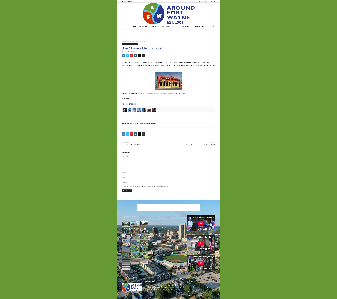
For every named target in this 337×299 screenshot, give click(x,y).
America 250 (154, 26)
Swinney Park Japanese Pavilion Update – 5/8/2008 (200, 145)
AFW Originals (143, 26)
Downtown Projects (131, 41)
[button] (213, 27)
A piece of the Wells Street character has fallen (156, 93)
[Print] (143, 55)
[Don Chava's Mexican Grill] (168, 81)
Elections (174, 26)
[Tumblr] (208, 1)
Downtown (165, 26)
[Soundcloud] (205, 1)
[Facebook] (196, 1)
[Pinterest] (202, 1)
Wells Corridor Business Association (148, 123)
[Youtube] (214, 1)
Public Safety (198, 26)
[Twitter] (211, 1)
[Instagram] (199, 1)
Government (186, 26)
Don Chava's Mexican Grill (132, 123)
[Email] (139, 55)
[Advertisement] (168, 35)
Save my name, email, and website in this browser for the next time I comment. (146, 186)
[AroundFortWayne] (168, 14)
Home (134, 26)
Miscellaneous (135, 44)
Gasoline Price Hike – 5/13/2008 (131, 145)
